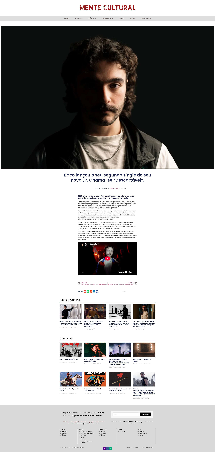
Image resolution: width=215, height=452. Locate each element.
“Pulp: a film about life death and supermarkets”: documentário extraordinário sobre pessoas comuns (119, 362)
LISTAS (132, 18)
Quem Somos (146, 18)
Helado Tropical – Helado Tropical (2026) (93, 390)
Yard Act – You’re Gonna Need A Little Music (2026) (120, 390)
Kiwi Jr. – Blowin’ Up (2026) (69, 360)
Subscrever (145, 414)
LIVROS (121, 18)
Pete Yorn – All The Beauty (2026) (142, 360)
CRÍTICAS (66, 338)
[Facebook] (107, 448)
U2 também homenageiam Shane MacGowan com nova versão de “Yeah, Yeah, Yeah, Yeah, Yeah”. (119, 323)
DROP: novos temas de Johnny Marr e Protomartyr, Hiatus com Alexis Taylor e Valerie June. (71, 323)
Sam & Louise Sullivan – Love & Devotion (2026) (94, 360)
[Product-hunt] (110, 448)
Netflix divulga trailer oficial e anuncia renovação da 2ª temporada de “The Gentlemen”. (94, 323)
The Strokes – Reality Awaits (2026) (69, 390)
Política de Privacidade (133, 447)
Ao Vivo (78, 18)
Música (91, 18)
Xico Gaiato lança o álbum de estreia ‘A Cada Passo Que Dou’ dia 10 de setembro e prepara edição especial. (144, 323)
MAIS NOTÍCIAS (70, 300)
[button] (85, 291)
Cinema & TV (106, 18)
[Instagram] (104, 448)
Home (66, 18)
